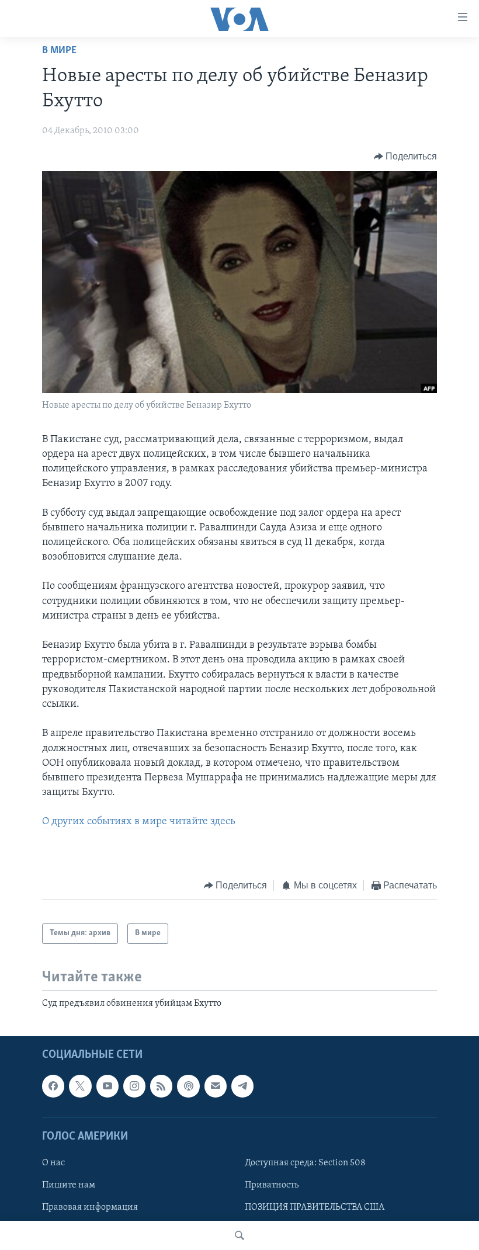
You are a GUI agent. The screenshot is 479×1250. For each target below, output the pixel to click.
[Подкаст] (188, 1086)
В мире (59, 51)
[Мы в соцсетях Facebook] (53, 1086)
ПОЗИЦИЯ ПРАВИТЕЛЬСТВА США (314, 1207)
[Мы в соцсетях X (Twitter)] (80, 1086)
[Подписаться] (215, 1086)
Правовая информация (90, 1207)
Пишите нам (68, 1185)
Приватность (271, 1185)
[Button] (406, 156)
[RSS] (161, 1086)
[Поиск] (239, 1235)
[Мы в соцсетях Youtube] (107, 1086)
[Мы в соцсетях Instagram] (134, 1086)
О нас (53, 1163)
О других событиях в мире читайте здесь (138, 822)
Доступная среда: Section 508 (305, 1163)
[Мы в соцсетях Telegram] (242, 1086)
